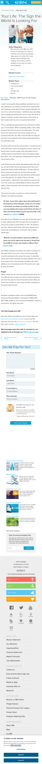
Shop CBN (10, 725)
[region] (21, 749)
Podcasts (30, 616)
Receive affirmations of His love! (26, 416)
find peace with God (24, 321)
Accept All (21, 760)
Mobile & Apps (12, 682)
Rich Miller (4, 98)
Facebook (11, 607)
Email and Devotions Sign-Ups (17, 674)
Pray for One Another (13, 502)
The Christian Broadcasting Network (21, 574)
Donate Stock (11, 712)
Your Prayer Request (14, 352)
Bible (11, 616)
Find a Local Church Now (14, 461)
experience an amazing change (12, 319)
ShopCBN (21, 623)
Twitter (21, 607)
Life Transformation (17, 86)
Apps (21, 616)
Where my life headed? (17, 76)
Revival (13, 93)
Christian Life (15, 91)
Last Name (10, 380)
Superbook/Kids (12, 648)
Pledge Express (12, 704)
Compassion (15, 83)
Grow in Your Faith (12, 516)
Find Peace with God (13, 489)
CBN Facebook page (30, 332)
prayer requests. (20, 324)
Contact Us (10, 670)
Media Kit (9, 691)
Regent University (13, 656)
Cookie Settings (21, 749)
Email (11, 630)
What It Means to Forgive (21, 567)
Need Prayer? (10, 474)
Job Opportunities (13, 661)
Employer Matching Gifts (15, 716)
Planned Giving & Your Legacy (17, 708)
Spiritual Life (21, 10)
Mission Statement (13, 640)
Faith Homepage (21, 561)
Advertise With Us (13, 686)
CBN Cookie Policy (16, 745)
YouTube (30, 607)
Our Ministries (11, 644)
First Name (10, 373)
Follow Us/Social (12, 678)
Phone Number (11, 396)
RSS (11, 623)
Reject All (21, 754)
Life (12, 88)
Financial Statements (14, 652)
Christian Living (7, 10)
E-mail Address (12, 388)
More (13, 69)
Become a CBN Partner (15, 700)
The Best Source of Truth (21, 564)
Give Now (36, 2)
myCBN (31, 623)
